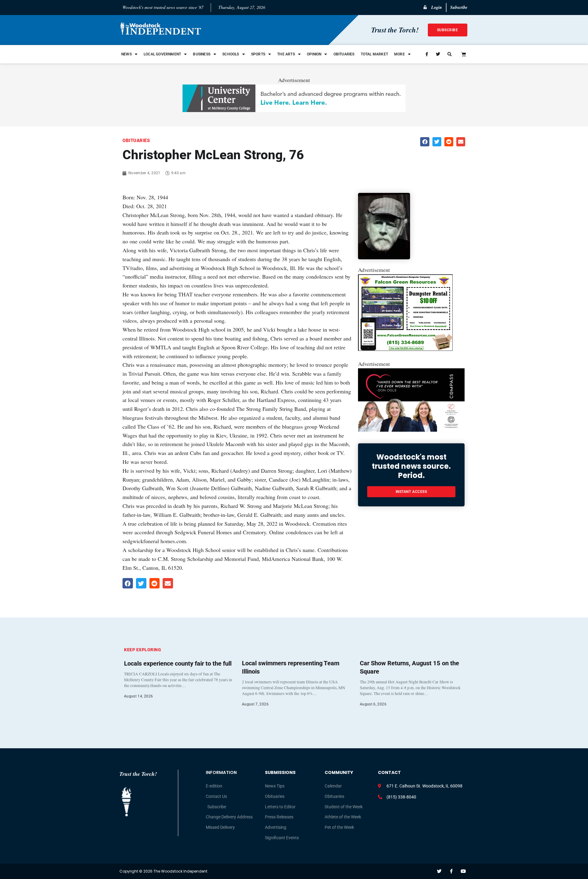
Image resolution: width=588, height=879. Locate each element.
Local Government (162, 54)
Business (201, 54)
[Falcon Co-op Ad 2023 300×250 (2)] (405, 348)
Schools (230, 54)
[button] (424, 141)
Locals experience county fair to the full (178, 663)
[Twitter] (439, 871)
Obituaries (344, 54)
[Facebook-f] (451, 871)
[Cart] (463, 54)
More (399, 54)
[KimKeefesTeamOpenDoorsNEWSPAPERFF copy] (411, 429)
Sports (258, 54)
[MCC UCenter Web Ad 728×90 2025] (294, 110)
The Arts (286, 54)
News (126, 54)
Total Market (374, 54)
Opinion (314, 54)
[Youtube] (463, 871)
